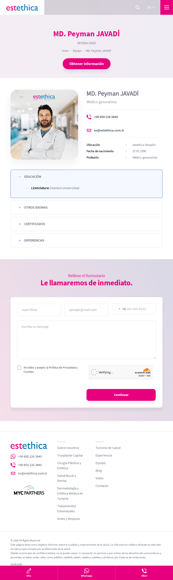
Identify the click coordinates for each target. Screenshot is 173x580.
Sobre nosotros (68, 448)
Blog (99, 471)
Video (100, 478)
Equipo (77, 50)
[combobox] (119, 309)
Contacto (102, 486)
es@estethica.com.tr (109, 130)
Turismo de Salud (108, 448)
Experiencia (104, 455)
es (149, 7)
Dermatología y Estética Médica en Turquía (70, 493)
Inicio (65, 50)
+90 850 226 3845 (106, 117)
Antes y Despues (68, 519)
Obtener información (86, 64)
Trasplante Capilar (70, 455)
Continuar (121, 395)
